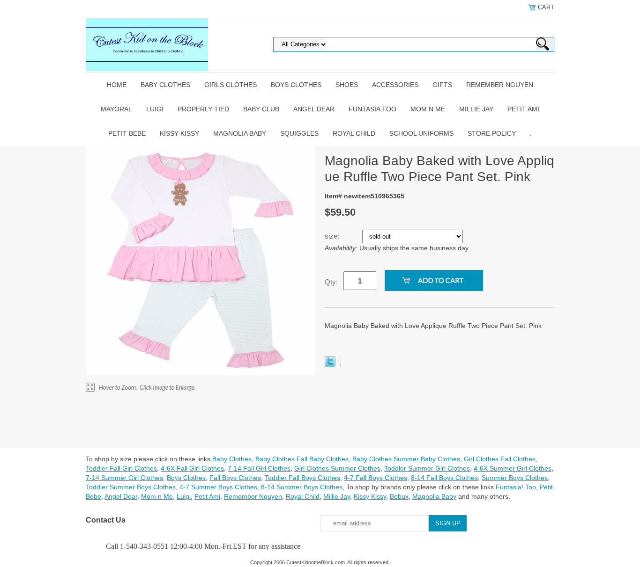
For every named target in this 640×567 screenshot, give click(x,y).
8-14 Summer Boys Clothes (301, 487)
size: (333, 236)
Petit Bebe (127, 133)
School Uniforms (421, 133)
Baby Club (261, 109)
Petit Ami (523, 109)
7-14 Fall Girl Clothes (259, 468)
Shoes (346, 84)
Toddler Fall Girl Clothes (121, 468)
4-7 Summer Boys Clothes (218, 487)
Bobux (399, 496)
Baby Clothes (165, 84)
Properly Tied (203, 109)
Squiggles (299, 133)
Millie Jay (476, 109)
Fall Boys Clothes (235, 477)
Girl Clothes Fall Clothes (500, 459)
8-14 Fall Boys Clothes (444, 477)
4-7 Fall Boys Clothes (375, 477)
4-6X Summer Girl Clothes (512, 468)
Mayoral (116, 109)
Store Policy (492, 133)
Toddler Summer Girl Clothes (427, 468)
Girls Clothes (230, 84)
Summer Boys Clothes (515, 477)
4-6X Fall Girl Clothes (192, 468)
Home (117, 84)
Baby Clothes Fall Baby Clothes (302, 459)
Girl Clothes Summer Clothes (337, 468)
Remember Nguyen (499, 84)
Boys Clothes (296, 84)
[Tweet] (330, 364)
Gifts (442, 84)
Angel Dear (314, 109)
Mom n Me (427, 109)
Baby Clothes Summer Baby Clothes (406, 459)
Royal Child (354, 133)
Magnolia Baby (239, 133)
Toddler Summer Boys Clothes (131, 487)
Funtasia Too (372, 109)
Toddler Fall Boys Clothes (302, 477)
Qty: (331, 282)
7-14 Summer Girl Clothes (124, 477)
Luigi (155, 109)
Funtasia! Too (516, 487)
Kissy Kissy (179, 133)
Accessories (395, 84)
